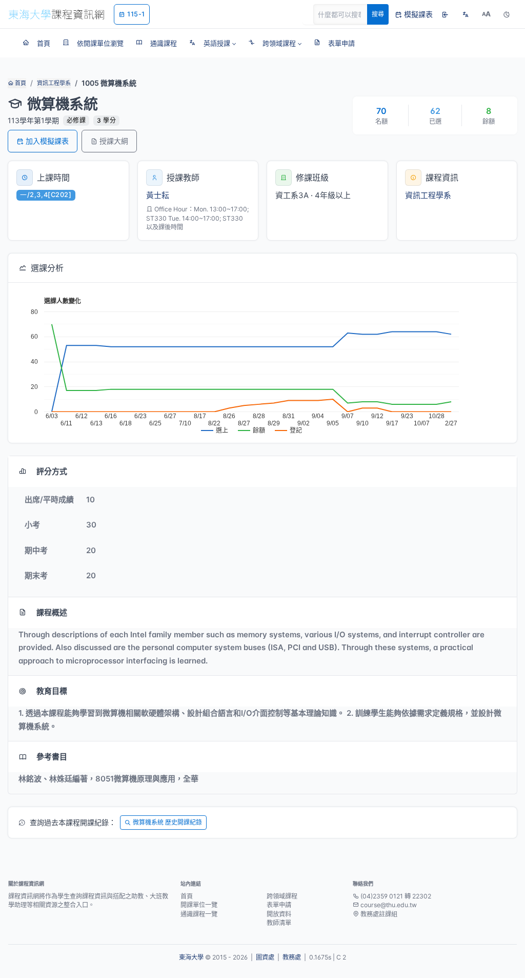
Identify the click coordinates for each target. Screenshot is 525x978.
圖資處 (265, 957)
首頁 (19, 83)
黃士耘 (157, 195)
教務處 (291, 957)
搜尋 (378, 14)
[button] (212, 43)
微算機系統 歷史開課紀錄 (167, 822)
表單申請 (279, 905)
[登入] (445, 14)
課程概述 (51, 612)
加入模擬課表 (47, 140)
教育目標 (51, 691)
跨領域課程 (282, 896)
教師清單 (279, 923)
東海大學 (191, 957)
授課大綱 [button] (113, 140)
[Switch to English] (465, 14)
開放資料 (279, 914)
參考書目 (51, 756)
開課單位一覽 (198, 905)
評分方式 (51, 471)
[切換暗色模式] (506, 14)
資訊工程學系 (54, 83)
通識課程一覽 (198, 914)
